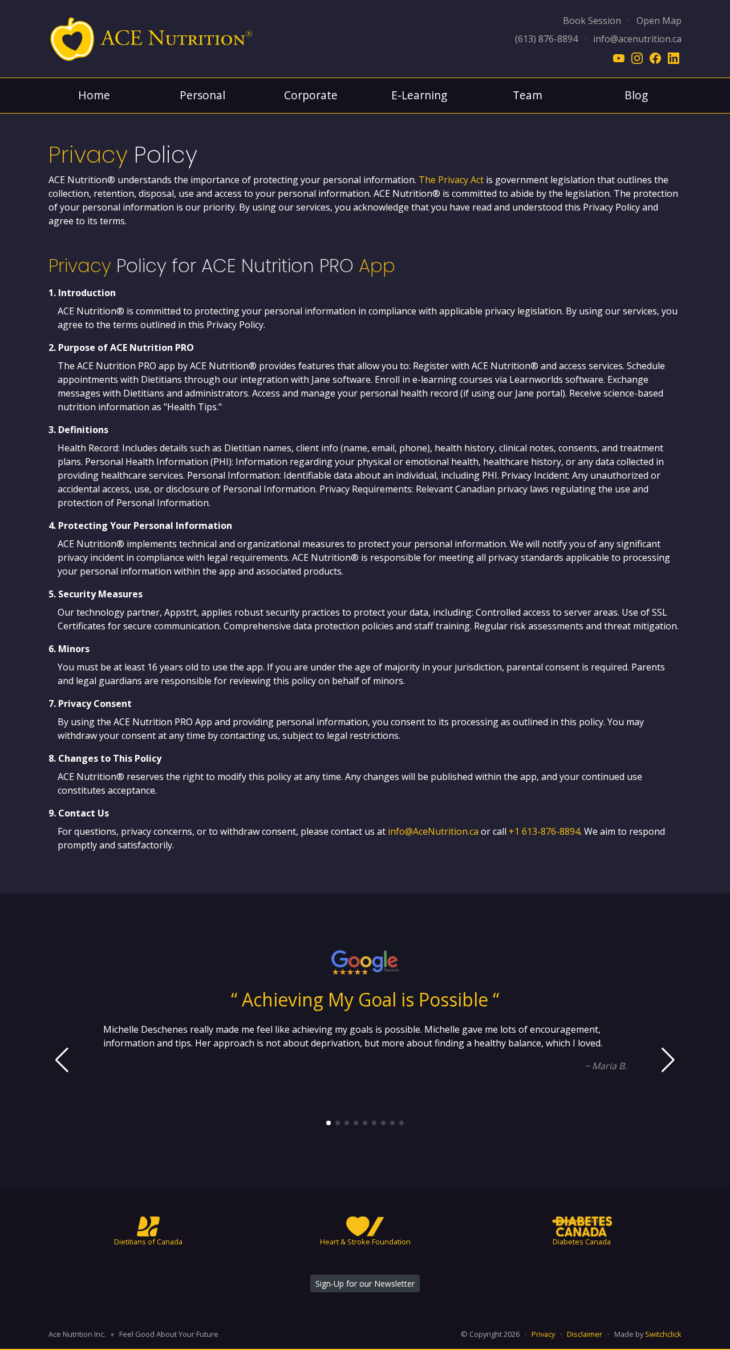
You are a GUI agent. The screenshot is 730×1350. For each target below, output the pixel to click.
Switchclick (663, 1334)
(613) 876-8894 (546, 39)
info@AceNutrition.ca (433, 831)
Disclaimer (584, 1334)
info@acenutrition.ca (637, 39)
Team (527, 95)
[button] (328, 1123)
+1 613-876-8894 (544, 831)
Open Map (659, 20)
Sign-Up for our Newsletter (365, 1283)
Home (94, 95)
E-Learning (419, 95)
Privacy (543, 1334)
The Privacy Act (451, 179)
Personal (202, 95)
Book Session (592, 20)
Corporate (311, 95)
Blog (636, 95)
